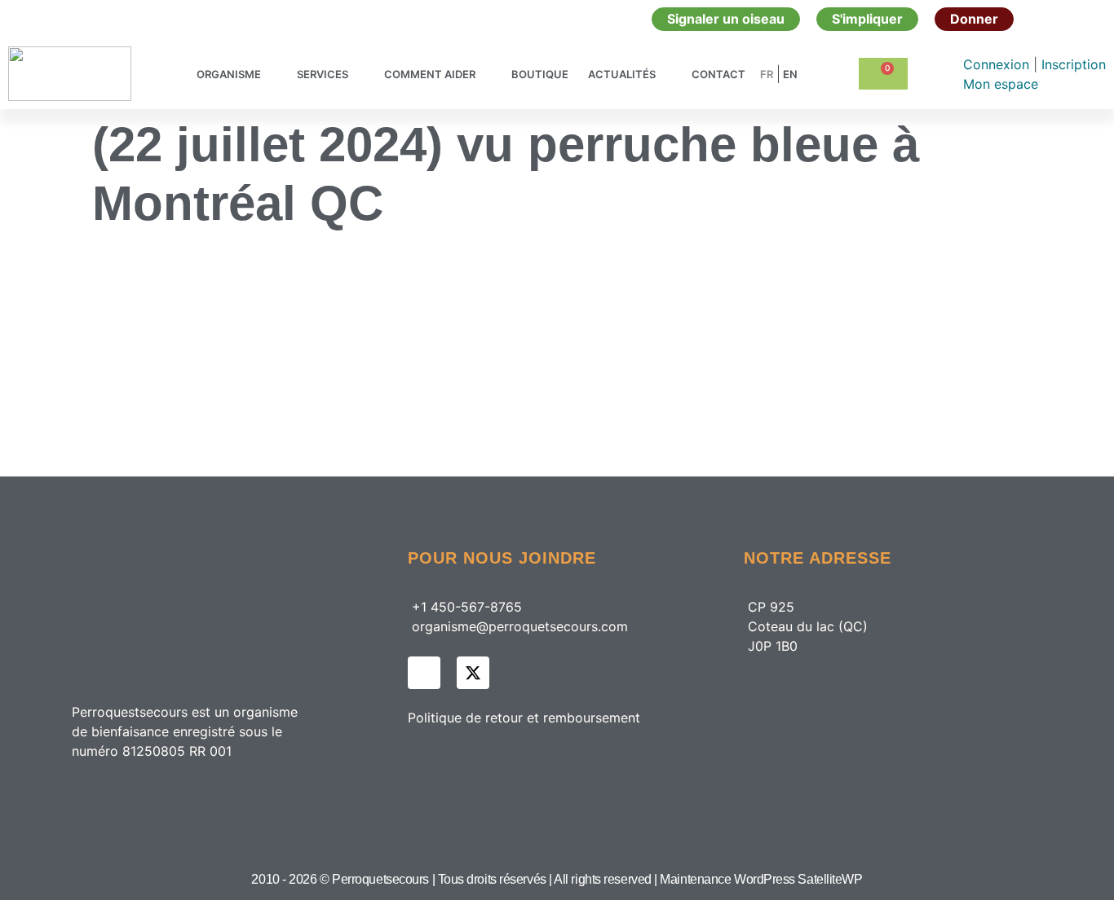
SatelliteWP (830, 879)
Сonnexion (998, 64)
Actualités (622, 74)
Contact (718, 74)
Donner (974, 19)
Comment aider (429, 74)
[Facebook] (424, 672)
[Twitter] (473, 672)
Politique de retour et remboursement (524, 717)
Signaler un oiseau (726, 19)
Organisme (229, 74)
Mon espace (1000, 84)
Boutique (539, 74)
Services (322, 74)
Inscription (1073, 64)
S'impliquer (867, 19)
